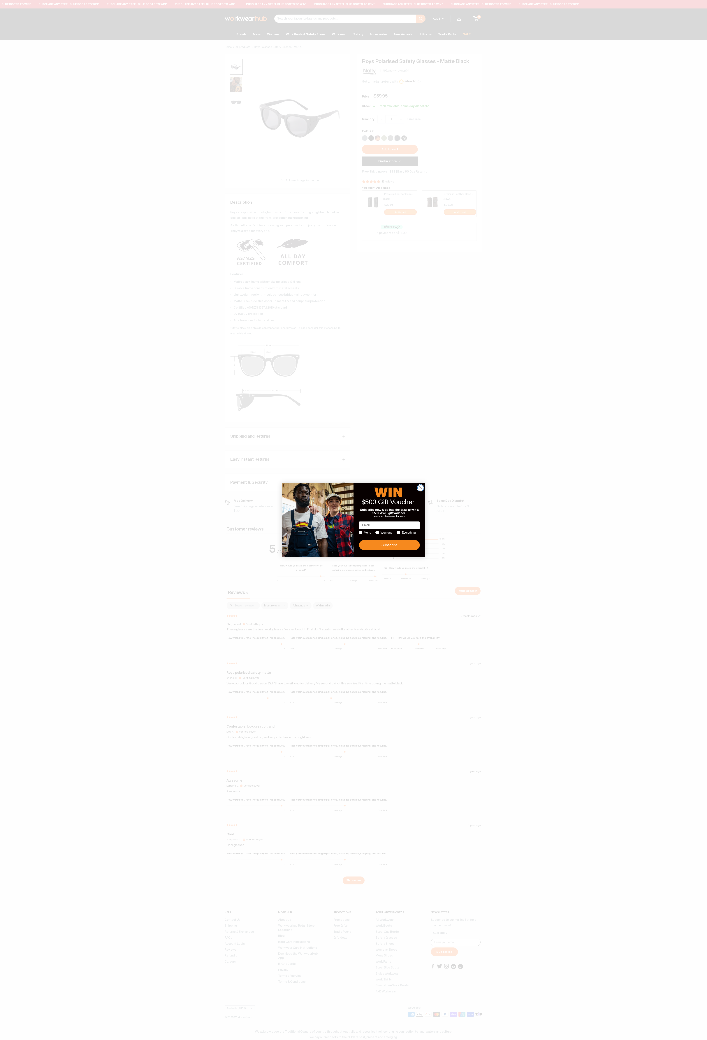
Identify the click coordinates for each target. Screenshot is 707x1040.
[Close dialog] (420, 488)
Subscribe (389, 545)
